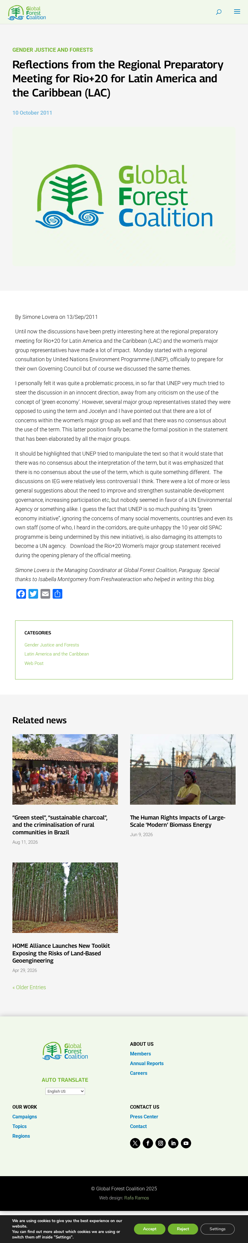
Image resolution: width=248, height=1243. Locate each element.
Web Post (34, 663)
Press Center (144, 1117)
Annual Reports (147, 1063)
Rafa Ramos (136, 1198)
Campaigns (24, 1117)
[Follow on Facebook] (148, 1143)
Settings (218, 1229)
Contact (138, 1126)
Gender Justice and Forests (52, 50)
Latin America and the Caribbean (56, 654)
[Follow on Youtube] (186, 1143)
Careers (138, 1073)
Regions (21, 1136)
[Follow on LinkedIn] (173, 1143)
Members (140, 1054)
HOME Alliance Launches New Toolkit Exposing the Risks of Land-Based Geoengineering (61, 953)
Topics (19, 1126)
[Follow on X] (135, 1143)
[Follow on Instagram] (160, 1143)
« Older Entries (29, 987)
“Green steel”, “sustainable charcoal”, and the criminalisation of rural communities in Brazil (59, 825)
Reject (183, 1229)
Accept (149, 1229)
